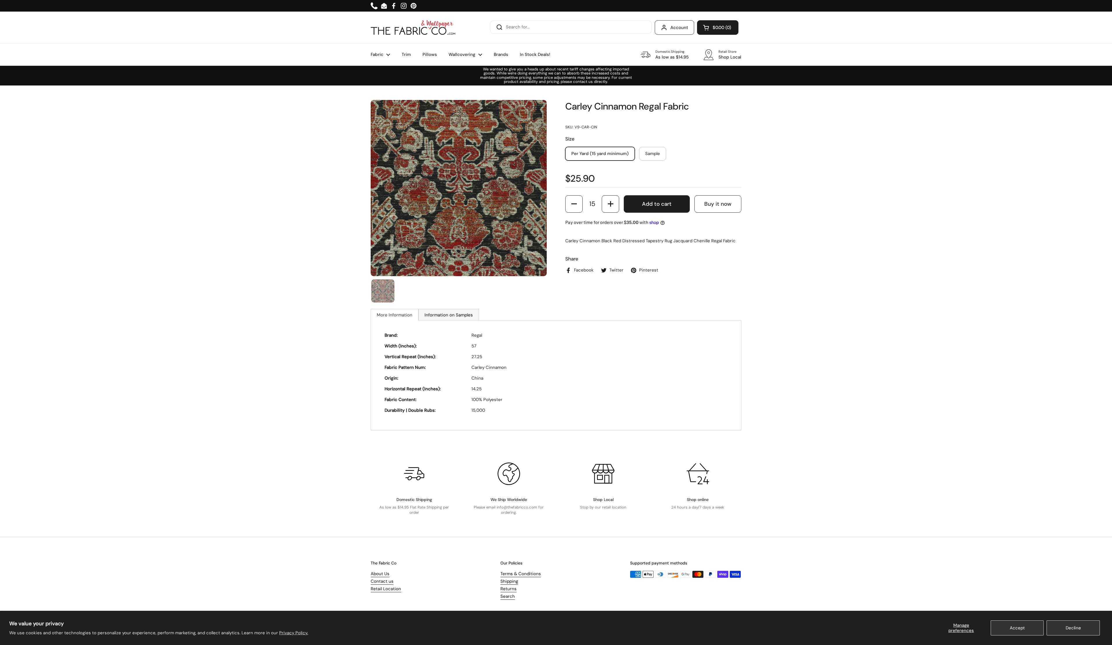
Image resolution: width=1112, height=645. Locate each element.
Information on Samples (449, 315)
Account (679, 27)
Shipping (509, 581)
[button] (717, 27)
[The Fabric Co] (413, 27)
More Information (394, 315)
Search (507, 596)
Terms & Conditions (520, 574)
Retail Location (386, 589)
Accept (1017, 628)
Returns (508, 589)
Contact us (382, 581)
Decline (1073, 628)
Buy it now (717, 203)
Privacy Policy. (293, 633)
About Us (380, 574)
